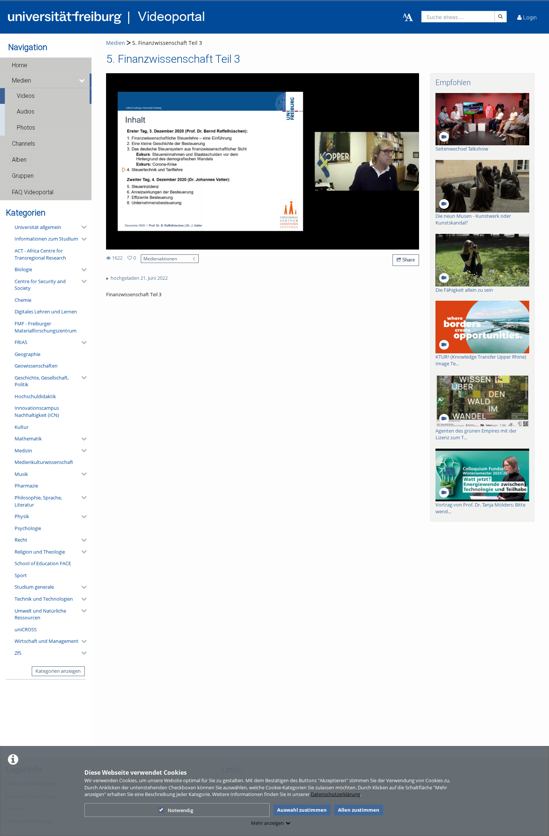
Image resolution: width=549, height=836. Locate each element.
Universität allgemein (38, 227)
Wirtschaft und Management (46, 641)
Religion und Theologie (40, 551)
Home (19, 65)
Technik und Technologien (44, 598)
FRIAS (21, 342)
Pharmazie (26, 485)
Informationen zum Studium (46, 238)
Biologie (23, 269)
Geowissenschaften (36, 365)
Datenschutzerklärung (335, 794)
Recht (21, 539)
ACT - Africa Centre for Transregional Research (40, 254)
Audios (25, 111)
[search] (458, 16)
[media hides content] (82, 81)
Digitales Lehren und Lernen (46, 311)
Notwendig (180, 810)
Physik (22, 516)
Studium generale (34, 586)
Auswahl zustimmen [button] (302, 809)
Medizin (23, 450)
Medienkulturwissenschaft (44, 462)
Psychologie (28, 528)
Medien (21, 80)
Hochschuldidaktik (35, 396)
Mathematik (28, 438)
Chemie (23, 300)
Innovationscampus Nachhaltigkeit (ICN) (37, 411)
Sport (21, 575)
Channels (23, 143)
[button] (46, 65)
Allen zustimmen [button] (358, 809)
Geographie (27, 354)
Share (408, 259)
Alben (19, 160)
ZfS (18, 653)
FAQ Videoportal (32, 192)
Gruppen (23, 176)
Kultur (21, 427)
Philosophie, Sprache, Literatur (38, 501)
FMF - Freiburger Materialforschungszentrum (46, 327)
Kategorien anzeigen (58, 671)
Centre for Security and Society (40, 285)
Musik (21, 474)
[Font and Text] (408, 17)
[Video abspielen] (262, 161)
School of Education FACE (43, 563)
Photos (26, 127)
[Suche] (500, 16)
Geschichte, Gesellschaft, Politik (42, 381)
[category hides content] (82, 227)
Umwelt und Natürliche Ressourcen (40, 614)
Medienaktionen (160, 258)
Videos (26, 96)
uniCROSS (26, 629)
